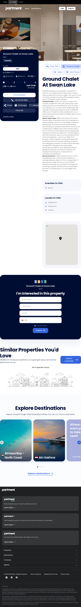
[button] (62, 240)
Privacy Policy (65, 574)
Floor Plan (54, 66)
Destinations (36, 8)
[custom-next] (77, 31)
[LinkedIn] (11, 577)
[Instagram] (6, 577)
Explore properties (69, 359)
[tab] (37, 466)
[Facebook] (16, 577)
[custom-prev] (3, 31)
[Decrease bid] (22, 69)
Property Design (73, 66)
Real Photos (75, 72)
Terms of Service (35, 574)
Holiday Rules (8, 117)
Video (59, 72)
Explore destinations (39, 473)
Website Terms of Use (51, 574)
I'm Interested (19, 95)
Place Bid (19, 110)
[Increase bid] (26, 69)
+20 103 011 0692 (21, 100)
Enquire (39, 330)
